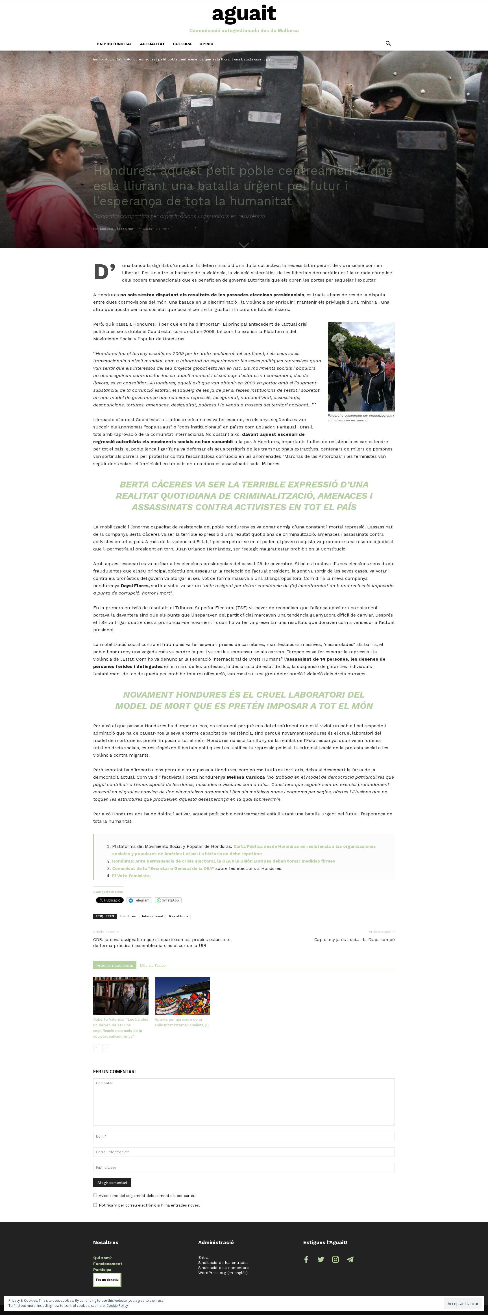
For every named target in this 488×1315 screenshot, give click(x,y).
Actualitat (152, 44)
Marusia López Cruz (116, 229)
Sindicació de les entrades (223, 1262)
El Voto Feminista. (131, 875)
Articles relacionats (115, 965)
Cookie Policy (117, 1305)
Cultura (182, 44)
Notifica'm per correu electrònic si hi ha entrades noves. (149, 1205)
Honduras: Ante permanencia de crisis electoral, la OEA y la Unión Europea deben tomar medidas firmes (223, 861)
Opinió (206, 44)
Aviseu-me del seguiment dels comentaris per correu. (148, 1196)
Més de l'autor (153, 965)
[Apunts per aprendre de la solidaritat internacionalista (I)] (182, 996)
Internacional (152, 916)
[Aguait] (244, 19)
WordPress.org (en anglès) (223, 1272)
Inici (96, 59)
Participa (102, 1269)
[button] (388, 44)
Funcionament (107, 1263)
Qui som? (102, 1257)
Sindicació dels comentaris (223, 1267)
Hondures (128, 916)
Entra (203, 1257)
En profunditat (114, 44)
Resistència (178, 916)
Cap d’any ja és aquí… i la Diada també (354, 939)
